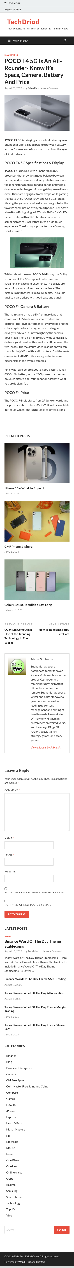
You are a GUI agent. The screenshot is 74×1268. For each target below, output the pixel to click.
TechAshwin (34, 951)
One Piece (12, 1160)
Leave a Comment (49, 88)
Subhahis (32, 88)
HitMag (40, 1261)
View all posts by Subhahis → (47, 747)
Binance (8, 936)
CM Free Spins (15, 1080)
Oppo (9, 1178)
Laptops (11, 1117)
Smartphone (11, 55)
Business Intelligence (19, 1068)
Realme (10, 1184)
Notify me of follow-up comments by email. (36, 892)
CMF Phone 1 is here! (19, 546)
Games (10, 1098)
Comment (12, 790)
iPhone (10, 1111)
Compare (12, 1092)
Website (10, 871)
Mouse (10, 1147)
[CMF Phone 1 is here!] (37, 522)
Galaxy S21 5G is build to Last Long (28, 605)
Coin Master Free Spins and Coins (27, 1086)
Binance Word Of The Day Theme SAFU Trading (35, 978)
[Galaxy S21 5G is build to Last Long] (37, 580)
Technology (13, 1203)
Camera (11, 1074)
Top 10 (10, 1209)
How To (11, 1104)
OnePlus (11, 1166)
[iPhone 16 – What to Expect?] (37, 464)
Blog (9, 1061)
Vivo (9, 1215)
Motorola (12, 1141)
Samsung (11, 1190)
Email (9, 854)
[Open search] (65, 41)
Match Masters (15, 1129)
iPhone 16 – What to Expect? (24, 488)
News (9, 1154)
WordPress (24, 1261)
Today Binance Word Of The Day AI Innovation (34, 993)
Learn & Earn (14, 1123)
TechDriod (23, 21)
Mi (8, 1135)
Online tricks (14, 1172)
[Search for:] (37, 1230)
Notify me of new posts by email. (28, 904)
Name (9, 838)
